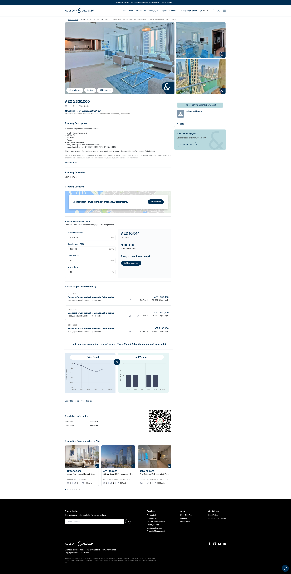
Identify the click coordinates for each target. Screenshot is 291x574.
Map (91, 90)
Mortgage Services (154, 528)
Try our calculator (187, 144)
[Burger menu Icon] (224, 10)
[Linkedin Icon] (224, 544)
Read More (69, 163)
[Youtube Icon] (219, 544)
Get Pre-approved (131, 263)
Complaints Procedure (74, 550)
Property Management (156, 531)
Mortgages (153, 10)
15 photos (76, 90)
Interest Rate (73, 267)
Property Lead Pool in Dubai (98, 19)
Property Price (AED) (75, 233)
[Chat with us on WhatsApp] (285, 568)
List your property (189, 10)
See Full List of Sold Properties (77, 401)
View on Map (156, 202)
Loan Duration (73, 255)
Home (83, 19)
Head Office (213, 515)
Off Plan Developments (156, 522)
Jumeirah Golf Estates (217, 518)
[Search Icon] (213, 10)
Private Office (141, 10)
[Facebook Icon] (209, 544)
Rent (131, 10)
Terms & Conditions (92, 550)
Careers (172, 10)
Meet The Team (186, 515)
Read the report (167, 2)
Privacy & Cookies (109, 550)
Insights (164, 10)
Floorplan (106, 90)
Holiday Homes (153, 525)
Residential (151, 515)
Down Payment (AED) (76, 244)
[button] (219, 11)
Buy (124, 10)
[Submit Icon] (127, 521)
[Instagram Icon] (214, 544)
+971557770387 (91, 147)
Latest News (185, 522)
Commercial (152, 518)
